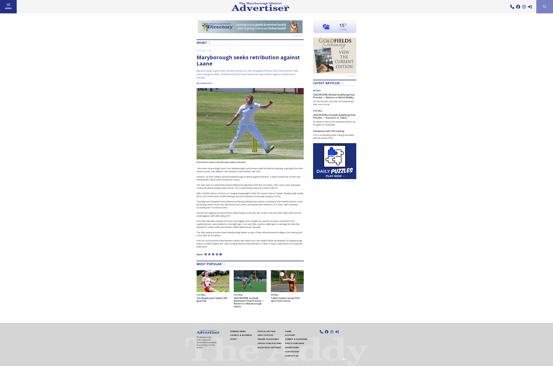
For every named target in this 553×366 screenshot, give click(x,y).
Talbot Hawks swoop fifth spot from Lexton (285, 299)
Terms (212, 345)
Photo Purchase (294, 343)
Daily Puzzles (265, 335)
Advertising (292, 347)
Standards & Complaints (206, 342)
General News (238, 331)
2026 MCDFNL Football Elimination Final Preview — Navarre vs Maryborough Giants (249, 302)
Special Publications (270, 343)
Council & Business (241, 335)
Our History (292, 351)
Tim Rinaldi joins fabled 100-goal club (212, 299)
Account (290, 335)
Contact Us (292, 355)
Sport (202, 42)
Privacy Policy (202, 345)
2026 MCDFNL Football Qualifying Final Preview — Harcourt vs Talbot (334, 116)
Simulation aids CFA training (328, 131)
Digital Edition (266, 331)
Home (288, 331)
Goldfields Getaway (269, 347)
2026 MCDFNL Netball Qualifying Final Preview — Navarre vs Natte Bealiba (333, 96)
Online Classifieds (268, 339)
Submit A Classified (296, 339)
